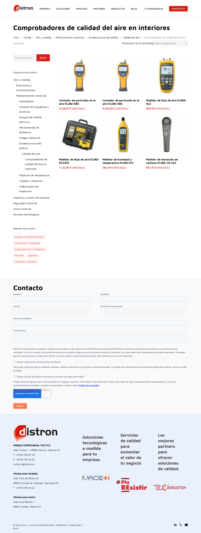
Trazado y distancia (30, 180)
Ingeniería (33, 255)
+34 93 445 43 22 (25, 487)
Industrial (19, 255)
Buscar (43, 58)
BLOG (16, 528)
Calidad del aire (131, 37)
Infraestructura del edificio (103, 37)
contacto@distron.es (24, 464)
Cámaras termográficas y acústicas (34, 109)
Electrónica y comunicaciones (25, 88)
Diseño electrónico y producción (30, 249)
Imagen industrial (29, 137)
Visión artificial (22, 208)
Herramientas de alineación (29, 130)
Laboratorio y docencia (25, 261)
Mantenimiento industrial (70, 37)
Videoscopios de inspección (28, 189)
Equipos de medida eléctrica (30, 119)
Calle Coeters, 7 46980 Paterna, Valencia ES (36, 450)
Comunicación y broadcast (27, 243)
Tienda (27, 37)
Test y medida (43, 37)
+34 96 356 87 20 (25, 454)
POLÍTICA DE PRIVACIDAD (42, 525)
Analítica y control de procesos (31, 197)
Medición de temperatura (34, 175)
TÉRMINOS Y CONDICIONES (69, 525)
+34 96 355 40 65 (25, 459)
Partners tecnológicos (26, 214)
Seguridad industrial (25, 203)
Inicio (16, 37)
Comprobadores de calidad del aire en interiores (36, 164)
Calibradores (26, 101)
